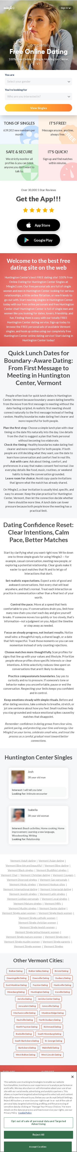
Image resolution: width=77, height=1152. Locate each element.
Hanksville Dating (62, 985)
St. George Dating (53, 1040)
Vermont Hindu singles (22, 884)
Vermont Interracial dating (55, 889)
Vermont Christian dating (35, 875)
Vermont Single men (56, 936)
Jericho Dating (24, 998)
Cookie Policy (25, 1113)
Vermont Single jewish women (37, 927)
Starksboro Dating (27, 1047)
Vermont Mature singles (27, 903)
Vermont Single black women (55, 913)
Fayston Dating (40, 985)
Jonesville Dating (50, 1006)
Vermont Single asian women (19, 913)
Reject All (38, 1134)
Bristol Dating (61, 971)
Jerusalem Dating (27, 1006)
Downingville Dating (16, 978)
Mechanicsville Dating (24, 1012)
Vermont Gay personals (53, 879)
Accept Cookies (37, 1146)
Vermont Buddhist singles (51, 870)
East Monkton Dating (16, 985)
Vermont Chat (9, 875)
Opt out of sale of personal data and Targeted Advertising (38, 1123)
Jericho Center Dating (49, 998)
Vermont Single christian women (37, 922)
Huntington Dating (40, 992)
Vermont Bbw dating (56, 865)
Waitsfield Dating (50, 1047)
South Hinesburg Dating (49, 1033)
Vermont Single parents (56, 941)
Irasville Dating (62, 992)
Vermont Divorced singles (22, 879)
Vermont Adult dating (23, 860)
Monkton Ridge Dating (53, 1012)
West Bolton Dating (25, 1054)
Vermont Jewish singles (23, 893)
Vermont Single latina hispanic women (37, 932)
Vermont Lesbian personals (23, 898)
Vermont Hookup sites (52, 884)
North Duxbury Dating (49, 1019)
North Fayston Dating (26, 1026)
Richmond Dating (52, 1026)
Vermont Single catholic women (37, 917)
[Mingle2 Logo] (9, 7)
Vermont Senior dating (52, 908)
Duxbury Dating (62, 978)
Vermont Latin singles (52, 893)
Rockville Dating (24, 1033)
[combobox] (38, 81)
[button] (65, 8)
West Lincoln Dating (51, 1054)
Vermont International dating (20, 889)
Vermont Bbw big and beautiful (24, 865)
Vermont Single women (27, 946)
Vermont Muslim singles (22, 908)
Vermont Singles (53, 946)
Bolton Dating (15, 971)
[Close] (72, 1077)
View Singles (38, 108)
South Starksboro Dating (27, 1040)
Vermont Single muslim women (22, 941)
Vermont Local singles (54, 898)
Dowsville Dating (41, 978)
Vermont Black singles (20, 870)
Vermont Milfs (52, 903)
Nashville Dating (25, 1019)
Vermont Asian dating (51, 860)
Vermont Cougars (63, 875)
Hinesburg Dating (15, 992)
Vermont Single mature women (24, 936)
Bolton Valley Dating (38, 971)
